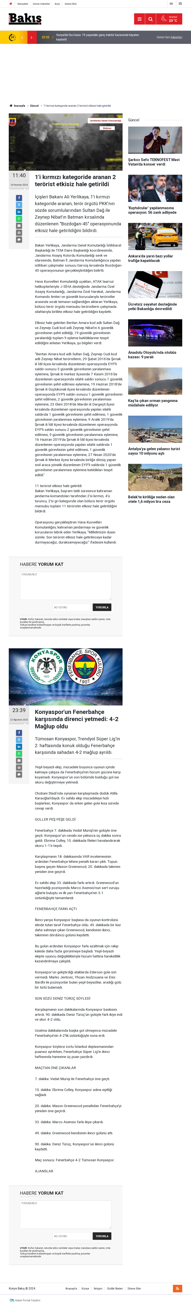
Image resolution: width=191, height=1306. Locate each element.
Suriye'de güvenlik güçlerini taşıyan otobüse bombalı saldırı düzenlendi (94, 37)
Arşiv (57, 3)
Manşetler (23, 3)
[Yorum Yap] (19, 240)
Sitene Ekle (70, 3)
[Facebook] (19, 198)
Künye (85, 1288)
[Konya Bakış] (25, 18)
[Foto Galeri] (180, 3)
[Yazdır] (19, 233)
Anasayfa (71, 1288)
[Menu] (139, 19)
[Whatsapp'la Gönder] (19, 219)
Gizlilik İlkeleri (115, 1288)
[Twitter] (19, 205)
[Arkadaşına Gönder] (19, 226)
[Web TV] (171, 3)
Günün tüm (169, 37)
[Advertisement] (95, 72)
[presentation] (22, 37)
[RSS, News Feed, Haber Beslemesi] (177, 1288)
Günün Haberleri (41, 3)
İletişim (98, 1288)
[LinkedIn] (19, 212)
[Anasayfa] (11, 3)
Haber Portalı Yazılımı (27, 1300)
